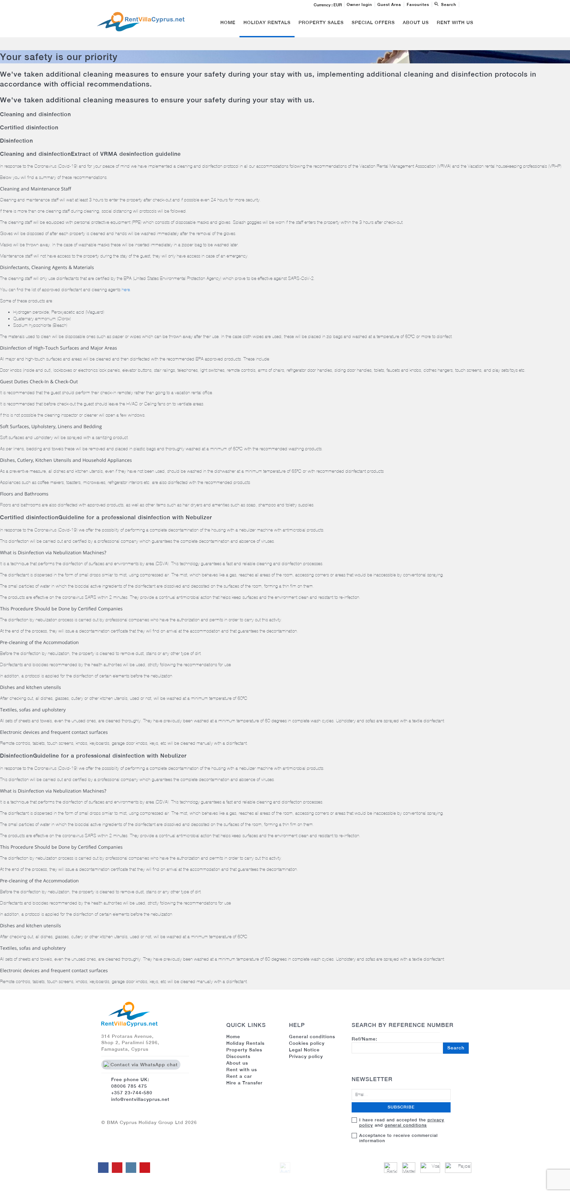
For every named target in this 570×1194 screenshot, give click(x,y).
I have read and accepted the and (401, 1122)
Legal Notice (304, 1049)
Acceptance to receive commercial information (398, 1138)
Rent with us (455, 22)
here (126, 289)
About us (237, 1063)
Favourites (418, 4)
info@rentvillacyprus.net (140, 1099)
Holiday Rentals (267, 22)
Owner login (359, 4)
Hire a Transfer (244, 1082)
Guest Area (389, 4)
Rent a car (239, 1076)
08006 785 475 (129, 1086)
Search (455, 1047)
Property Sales (321, 22)
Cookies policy (307, 1043)
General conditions (312, 1036)
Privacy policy (306, 1056)
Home (228, 22)
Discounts (238, 1056)
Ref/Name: (408, 1043)
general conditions (406, 1125)
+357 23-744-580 (131, 1092)
